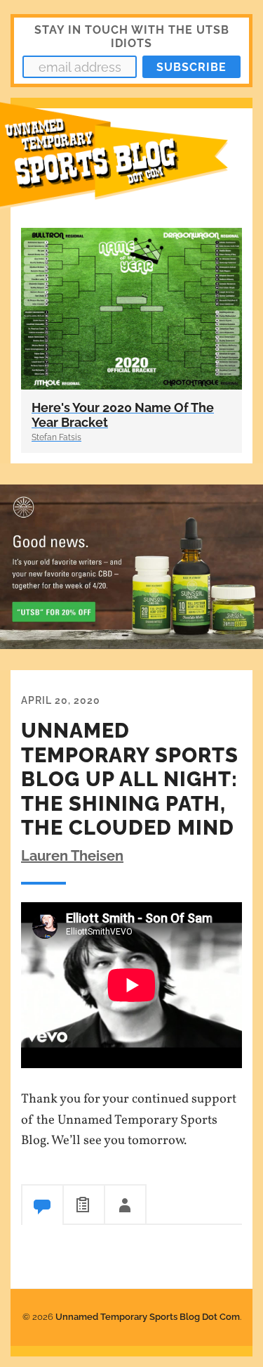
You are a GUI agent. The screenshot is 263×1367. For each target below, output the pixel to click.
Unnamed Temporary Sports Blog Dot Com (147, 1316)
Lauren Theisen (72, 855)
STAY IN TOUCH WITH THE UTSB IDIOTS (131, 36)
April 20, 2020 (60, 700)
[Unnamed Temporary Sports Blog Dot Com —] (131, 162)
